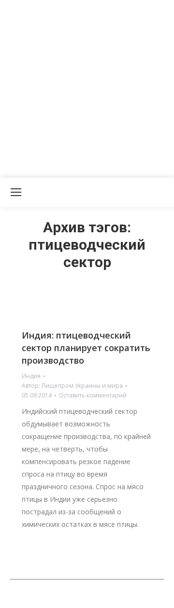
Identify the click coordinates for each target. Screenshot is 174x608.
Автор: (72, 386)
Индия (31, 376)
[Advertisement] (87, 87)
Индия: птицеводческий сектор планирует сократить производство (86, 347)
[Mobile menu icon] (16, 192)
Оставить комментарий (93, 395)
